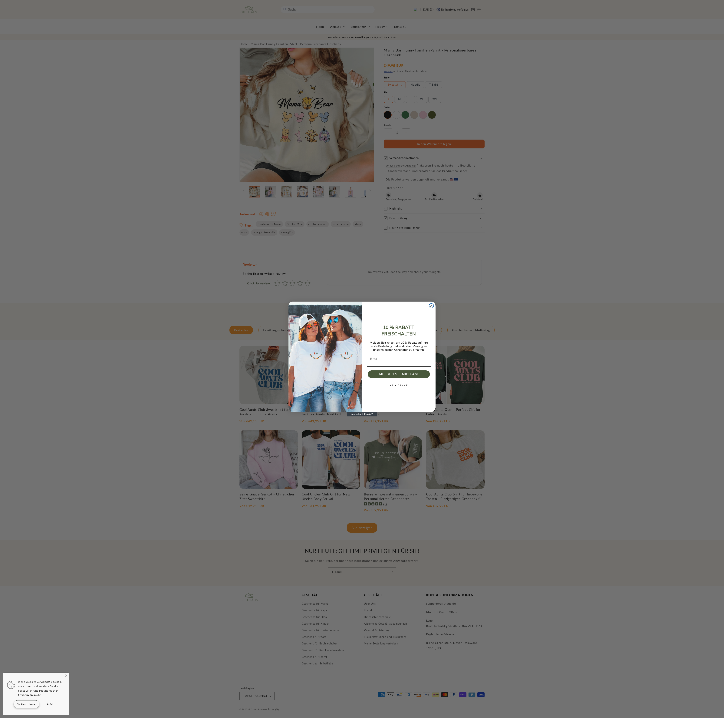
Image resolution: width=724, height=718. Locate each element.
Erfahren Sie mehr (29, 695)
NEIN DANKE (399, 385)
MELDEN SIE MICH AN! (398, 374)
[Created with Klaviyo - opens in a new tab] (362, 414)
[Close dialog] (431, 305)
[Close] (66, 675)
